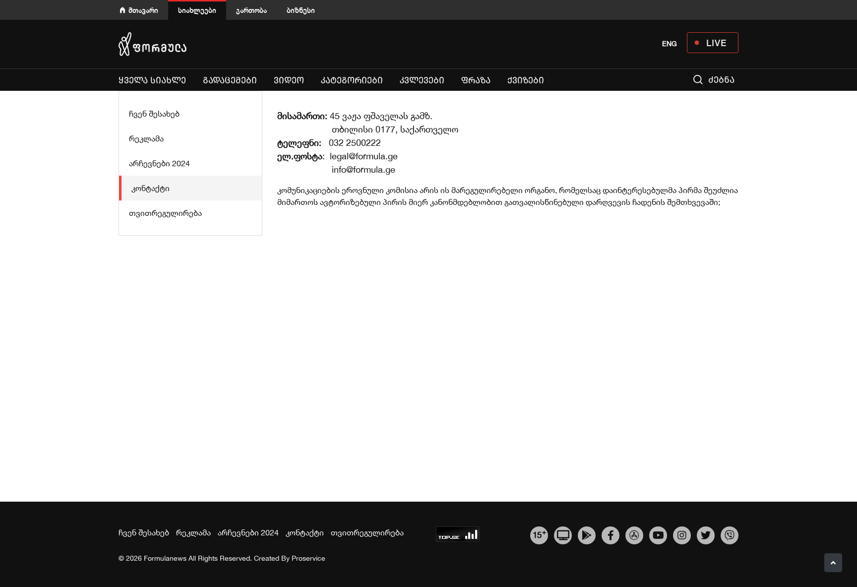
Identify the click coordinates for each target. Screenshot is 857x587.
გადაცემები (230, 80)
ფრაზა (475, 80)
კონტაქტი (150, 188)
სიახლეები (197, 10)
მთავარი (143, 10)
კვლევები (422, 80)
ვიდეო (289, 80)
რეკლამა (146, 138)
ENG (669, 44)
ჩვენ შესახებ (154, 113)
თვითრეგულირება (165, 212)
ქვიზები (525, 80)
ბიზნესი (301, 10)
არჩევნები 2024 (159, 163)
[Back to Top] (833, 562)
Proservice (308, 558)
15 (539, 534)
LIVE (716, 42)
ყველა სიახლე (152, 80)
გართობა (251, 10)
